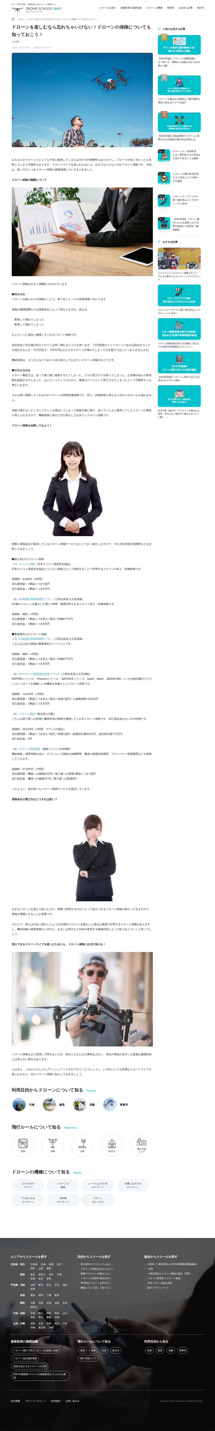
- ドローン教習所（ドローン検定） (163, 1278)
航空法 (115, 1350)
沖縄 (51, 1327)
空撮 (149, 1350)
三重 (49, 1295)
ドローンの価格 (63, 1185)
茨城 (32, 1278)
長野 (32, 1288)
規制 (82, 1350)
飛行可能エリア (88, 1358)
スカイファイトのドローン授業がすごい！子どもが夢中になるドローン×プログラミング (179, 276)
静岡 (40, 1295)
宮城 (43, 1264)
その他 (15, 41)
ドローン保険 (27, 714)
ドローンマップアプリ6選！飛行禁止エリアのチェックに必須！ (186, 200)
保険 (93, 1350)
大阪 (32, 1302)
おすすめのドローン (28, 1185)
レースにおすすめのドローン (98, 1185)
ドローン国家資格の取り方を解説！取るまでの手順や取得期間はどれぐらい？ (178, 345)
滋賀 (57, 1302)
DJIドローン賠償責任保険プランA (39, 674)
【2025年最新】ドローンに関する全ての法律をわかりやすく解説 (179, 378)
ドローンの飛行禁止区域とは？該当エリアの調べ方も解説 (186, 177)
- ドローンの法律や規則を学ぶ (94, 1278)
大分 (65, 1323)
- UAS (148, 1268)
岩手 (59, 1264)
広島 (32, 1313)
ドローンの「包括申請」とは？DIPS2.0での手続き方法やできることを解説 (186, 154)
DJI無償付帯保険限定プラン (35, 599)
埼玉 (51, 1274)
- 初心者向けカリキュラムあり (94, 1264)
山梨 (32, 1284)
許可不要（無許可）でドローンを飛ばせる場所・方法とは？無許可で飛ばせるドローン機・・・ (178, 414)
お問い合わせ (72, 1401)
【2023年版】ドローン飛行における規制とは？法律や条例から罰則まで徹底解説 (186, 224)
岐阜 (57, 1295)
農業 (160, 1350)
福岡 (32, 1323)
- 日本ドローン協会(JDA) (158, 1282)
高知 (57, 1317)
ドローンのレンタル (98, 1199)
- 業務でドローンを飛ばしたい (94, 1273)
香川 (40, 1317)
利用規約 (55, 1401)
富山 (49, 1284)
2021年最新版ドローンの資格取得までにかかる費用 (39, 1375)
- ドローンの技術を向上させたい (95, 1268)
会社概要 (15, 1401)
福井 (65, 1284)
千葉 (59, 1274)
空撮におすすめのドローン (133, 1185)
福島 (49, 1268)
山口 (65, 1313)
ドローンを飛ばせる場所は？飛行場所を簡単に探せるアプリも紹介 (179, 100)
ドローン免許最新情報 (25, 1358)
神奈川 (42, 1274)
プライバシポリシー (35, 1401)
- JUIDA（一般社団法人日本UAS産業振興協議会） (171, 1264)
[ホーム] (13, 19)
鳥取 (49, 1313)
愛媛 (49, 1317)
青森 (51, 1264)
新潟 (40, 1284)
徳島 (32, 1317)
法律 (104, 1350)
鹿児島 (42, 1327)
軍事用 (182, 1350)
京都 (49, 1302)
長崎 (49, 1323)
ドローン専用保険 (29, 749)
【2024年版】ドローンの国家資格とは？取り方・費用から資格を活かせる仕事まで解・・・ (179, 62)
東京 (32, 1274)
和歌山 (33, 1306)
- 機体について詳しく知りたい (94, 1287)
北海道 (33, 1264)
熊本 (57, 1323)
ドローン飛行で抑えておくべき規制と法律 (35, 1350)
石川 (57, 1284)
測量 (170, 1350)
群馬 (49, 1278)
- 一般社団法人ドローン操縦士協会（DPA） (168, 1273)
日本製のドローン (63, 1199)
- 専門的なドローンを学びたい (94, 1282)
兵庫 (40, 1302)
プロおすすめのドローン (28, 1199)
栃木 (40, 1278)
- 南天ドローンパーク (156, 1287)
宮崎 (32, 1327)
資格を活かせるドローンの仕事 (29, 1366)
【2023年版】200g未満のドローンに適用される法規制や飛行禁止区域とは (178, 137)
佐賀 (40, 1323)
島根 (57, 1313)
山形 (40, 1268)
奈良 (65, 1302)
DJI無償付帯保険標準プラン (35, 639)
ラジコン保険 (27, 564)
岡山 (40, 1313)
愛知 (32, 1295)
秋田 (32, 1268)
